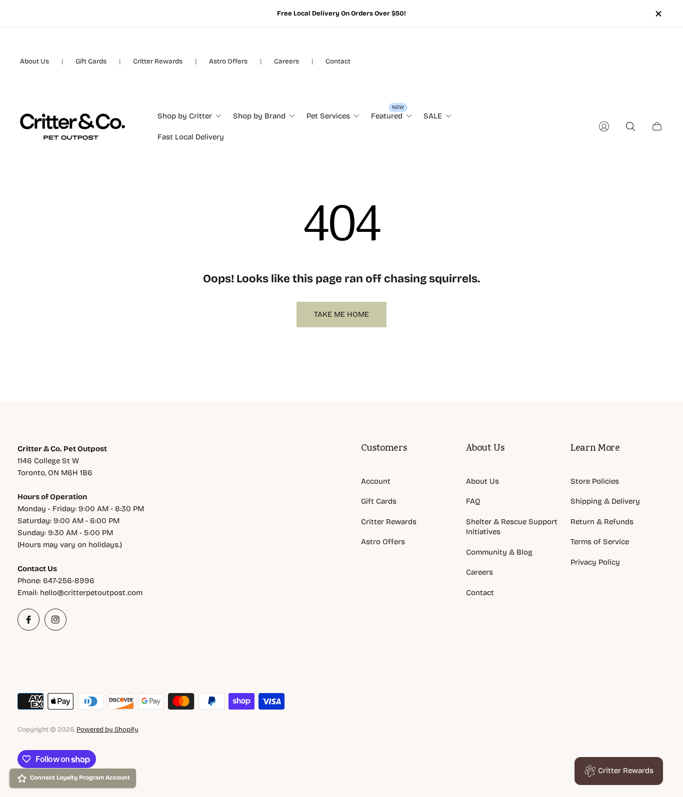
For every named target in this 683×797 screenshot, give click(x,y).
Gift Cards (91, 61)
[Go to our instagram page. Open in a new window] (55, 620)
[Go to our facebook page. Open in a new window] (29, 620)
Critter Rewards (157, 61)
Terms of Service (599, 541)
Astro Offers (228, 61)
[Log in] (604, 126)
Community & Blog (499, 552)
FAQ (473, 501)
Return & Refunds (602, 521)
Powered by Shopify (107, 730)
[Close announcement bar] (658, 13)
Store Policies (594, 481)
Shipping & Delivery (605, 501)
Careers (286, 61)
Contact (338, 61)
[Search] (631, 126)
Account (375, 481)
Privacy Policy (595, 562)
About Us (34, 61)
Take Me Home (341, 314)
